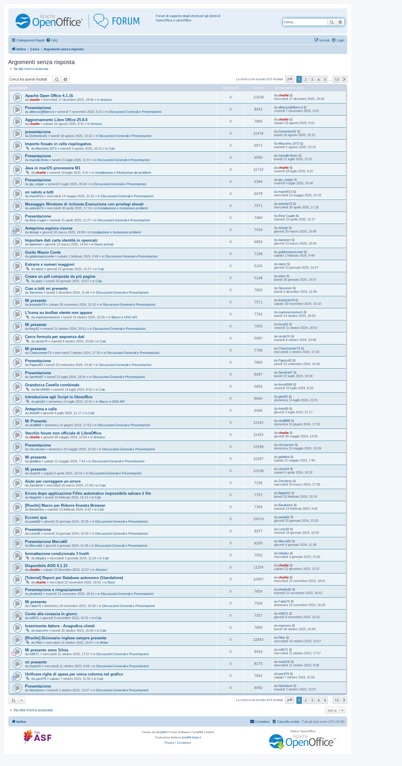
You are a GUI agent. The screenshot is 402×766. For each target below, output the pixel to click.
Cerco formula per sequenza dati (54, 337)
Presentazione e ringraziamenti (53, 590)
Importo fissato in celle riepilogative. (58, 144)
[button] (289, 79)
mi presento (36, 662)
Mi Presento (36, 421)
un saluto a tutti (39, 192)
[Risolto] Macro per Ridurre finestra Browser (65, 505)
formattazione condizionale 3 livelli (57, 553)
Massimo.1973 (46, 148)
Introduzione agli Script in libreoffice (58, 397)
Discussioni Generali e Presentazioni (135, 111)
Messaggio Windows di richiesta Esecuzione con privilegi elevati (84, 204)
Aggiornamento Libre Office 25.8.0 (56, 120)
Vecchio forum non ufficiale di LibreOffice (63, 433)
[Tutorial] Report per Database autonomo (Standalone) (74, 578)
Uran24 (34, 473)
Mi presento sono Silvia (46, 650)
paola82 (35, 521)
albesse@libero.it (41, 111)
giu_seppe (36, 184)
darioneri (35, 244)
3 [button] (312, 79)
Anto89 (34, 413)
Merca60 (35, 545)
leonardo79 (37, 304)
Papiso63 (36, 365)
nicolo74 (41, 341)
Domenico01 (38, 136)
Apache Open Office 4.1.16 (49, 95)
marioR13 (36, 196)
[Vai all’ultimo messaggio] (291, 95)
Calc (112, 148)
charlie (34, 99)
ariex (39, 281)
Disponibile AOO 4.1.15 (46, 565)
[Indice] (83, 21)
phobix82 (35, 594)
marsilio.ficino (39, 160)
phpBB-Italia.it (191, 737)
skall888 (35, 425)
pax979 (41, 678)
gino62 (40, 401)
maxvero (42, 630)
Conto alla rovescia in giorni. (51, 614)
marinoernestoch (48, 317)
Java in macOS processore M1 (52, 168)
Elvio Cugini (37, 220)
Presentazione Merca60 (46, 541)
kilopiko (41, 558)
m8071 (34, 618)
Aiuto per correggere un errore (53, 481)
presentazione (38, 132)
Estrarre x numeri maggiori (49, 264)
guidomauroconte (41, 256)
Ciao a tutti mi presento (46, 288)
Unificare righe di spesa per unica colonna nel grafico (74, 674)
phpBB (161, 732)
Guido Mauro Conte (43, 252)
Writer (104, 642)
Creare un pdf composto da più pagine (60, 276)
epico (39, 269)
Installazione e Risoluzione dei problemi (123, 172)
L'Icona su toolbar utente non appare (58, 312)
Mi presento (35, 300)
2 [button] (306, 79)
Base (111, 582)
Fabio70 (35, 606)
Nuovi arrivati (103, 244)
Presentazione (38, 108)
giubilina (35, 461)
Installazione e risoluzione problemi (123, 208)
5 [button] (325, 79)
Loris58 (34, 533)
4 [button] (319, 79)
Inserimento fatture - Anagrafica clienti (60, 626)
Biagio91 (35, 497)
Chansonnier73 (40, 352)
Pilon (39, 642)
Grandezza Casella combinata (52, 385)
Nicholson (36, 690)
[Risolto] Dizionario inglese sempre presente (65, 638)
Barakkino (36, 509)
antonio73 (36, 208)
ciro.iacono (37, 449)
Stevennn (36, 292)
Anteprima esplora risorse (48, 228)
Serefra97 (36, 377)
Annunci (106, 99)
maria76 (35, 666)
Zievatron (36, 485)
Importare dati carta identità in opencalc (61, 240)
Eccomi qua (36, 517)
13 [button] (337, 79)
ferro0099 (42, 389)
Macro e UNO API (124, 317)
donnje (34, 232)
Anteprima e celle (41, 409)
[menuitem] (52, 40)
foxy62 (34, 328)
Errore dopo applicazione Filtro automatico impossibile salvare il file (88, 493)
